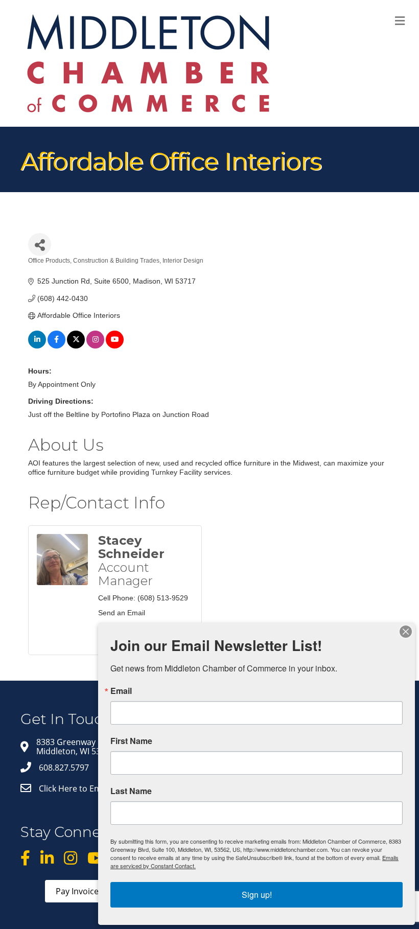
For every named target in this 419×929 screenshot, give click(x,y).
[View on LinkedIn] (37, 346)
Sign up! (257, 894)
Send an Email (121, 613)
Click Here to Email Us (81, 788)
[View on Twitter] (76, 346)
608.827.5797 (64, 767)
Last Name (131, 791)
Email (121, 691)
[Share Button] (39, 244)
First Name (131, 741)
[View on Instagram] (95, 346)
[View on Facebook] (56, 346)
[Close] (406, 631)
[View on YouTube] (115, 346)
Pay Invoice (77, 891)
